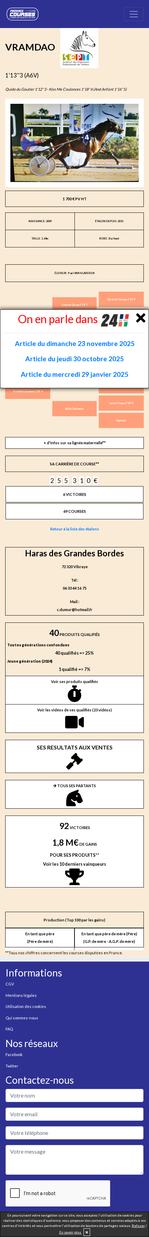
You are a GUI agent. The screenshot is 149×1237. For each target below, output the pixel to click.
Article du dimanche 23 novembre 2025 (74, 343)
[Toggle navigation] (133, 14)
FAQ (9, 1029)
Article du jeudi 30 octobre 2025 (74, 359)
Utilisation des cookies (26, 1006)
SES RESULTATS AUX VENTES (75, 747)
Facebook (14, 1054)
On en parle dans (59, 319)
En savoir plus (70, 1232)
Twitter (12, 1066)
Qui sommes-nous (22, 1018)
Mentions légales (21, 995)
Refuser (138, 1226)
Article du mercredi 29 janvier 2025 (74, 374)
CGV (10, 984)
